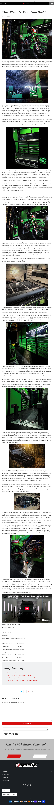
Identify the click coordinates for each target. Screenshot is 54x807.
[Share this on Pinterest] (28, 691)
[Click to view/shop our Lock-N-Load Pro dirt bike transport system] (27, 148)
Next (50, 7)
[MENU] (1, 3)
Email (28, 705)
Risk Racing (28, 798)
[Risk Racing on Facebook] (23, 785)
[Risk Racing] (27, 3)
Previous (46, 7)
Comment (4, 711)
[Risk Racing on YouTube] (31, 785)
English (5, 790)
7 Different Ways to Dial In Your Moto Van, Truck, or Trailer (21, 678)
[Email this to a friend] (32, 691)
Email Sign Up (14, 756)
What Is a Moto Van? (12, 672)
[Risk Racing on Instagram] (26, 785)
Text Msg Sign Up (40, 756)
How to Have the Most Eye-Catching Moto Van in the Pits (21, 675)
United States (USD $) (9, 794)
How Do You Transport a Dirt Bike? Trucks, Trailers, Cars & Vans (22, 680)
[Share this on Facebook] (24, 691)
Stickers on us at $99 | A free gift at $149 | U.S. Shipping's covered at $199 (27, 1)
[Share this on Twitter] (21, 691)
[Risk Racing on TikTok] (28, 785)
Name (3, 705)
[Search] (47, 3)
